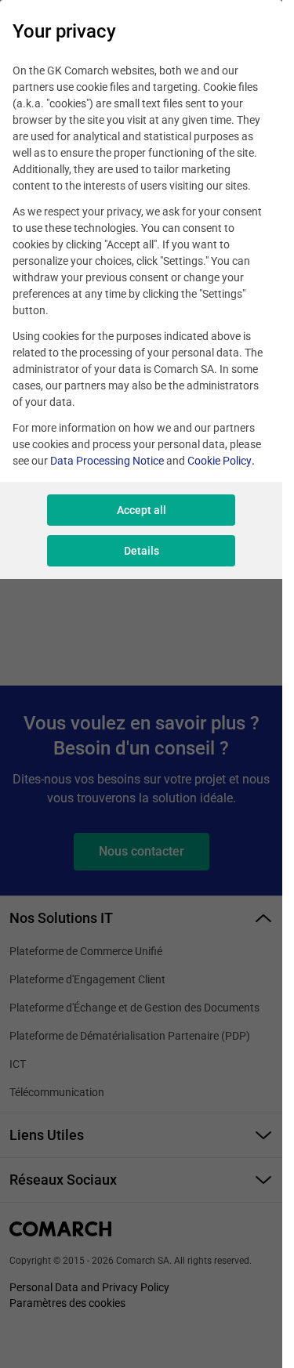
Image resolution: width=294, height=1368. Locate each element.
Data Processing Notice (107, 460)
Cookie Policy (219, 460)
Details (141, 551)
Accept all (141, 510)
